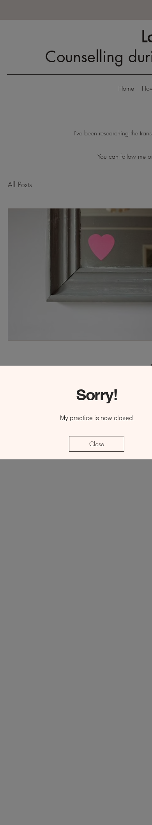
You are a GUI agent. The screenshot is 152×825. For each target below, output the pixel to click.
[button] (96, 444)
